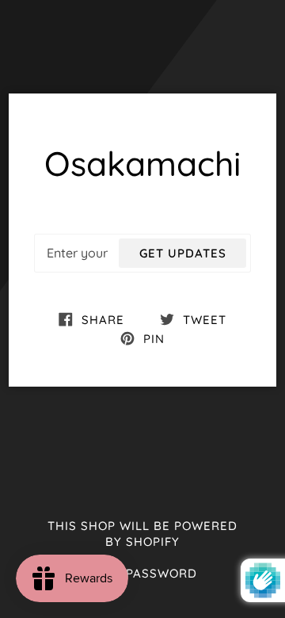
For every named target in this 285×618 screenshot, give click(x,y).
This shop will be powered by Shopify (143, 534)
